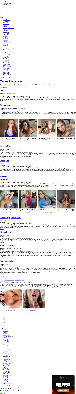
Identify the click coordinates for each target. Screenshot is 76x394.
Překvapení (4, 161)
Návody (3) (5, 46)
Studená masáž (5, 105)
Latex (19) (5, 40)
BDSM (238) (6, 24)
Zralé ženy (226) (7, 74)
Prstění (23, 108)
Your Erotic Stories (7, 385)
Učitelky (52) (6, 72)
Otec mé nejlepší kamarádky (11, 218)
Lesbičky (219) (6, 41)
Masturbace (8, 280)
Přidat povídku (6, 21)
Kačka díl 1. (4, 277)
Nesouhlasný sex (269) (8, 48)
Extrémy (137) (6, 30)
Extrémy (16, 108)
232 (4, 322)
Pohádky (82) (6, 60)
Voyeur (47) (6, 73)
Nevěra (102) (6, 49)
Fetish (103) (6, 33)
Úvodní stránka (6, 1)
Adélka (2, 90)
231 (4, 321)
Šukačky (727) (6, 68)
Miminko (3, 176)
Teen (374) (5, 69)
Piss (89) (5, 58)
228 (4, 317)
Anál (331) (5, 22)
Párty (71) (5, 56)
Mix (20, 108)
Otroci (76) (5, 53)
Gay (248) (5, 36)
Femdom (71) (6, 32)
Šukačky (7, 149)
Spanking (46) (6, 64)
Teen (13, 93)
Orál (16, 280)
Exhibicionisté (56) (7, 29)
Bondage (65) (6, 26)
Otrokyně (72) (6, 54)
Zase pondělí (5, 146)
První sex (11, 248)
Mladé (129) (6, 45)
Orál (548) (5, 52)
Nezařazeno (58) (7, 50)
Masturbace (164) (7, 42)
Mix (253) (5, 44)
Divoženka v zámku (7, 232)
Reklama (5, 4)
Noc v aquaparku (6, 261)
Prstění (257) (6, 61)
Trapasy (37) (6, 70)
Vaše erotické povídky (11, 81)
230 (4, 319)
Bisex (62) (5, 25)
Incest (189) (6, 38)
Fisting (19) (5, 34)
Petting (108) (6, 57)
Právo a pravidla (7, 3)
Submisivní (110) (7, 66)
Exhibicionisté (8, 93)
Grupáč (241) (6, 37)
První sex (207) (6, 62)
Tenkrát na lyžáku (7, 245)
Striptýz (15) (6, 65)
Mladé (6, 248)
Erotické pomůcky (9, 108)
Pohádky (7, 235)
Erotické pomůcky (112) (8, 28)
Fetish (6, 179)
